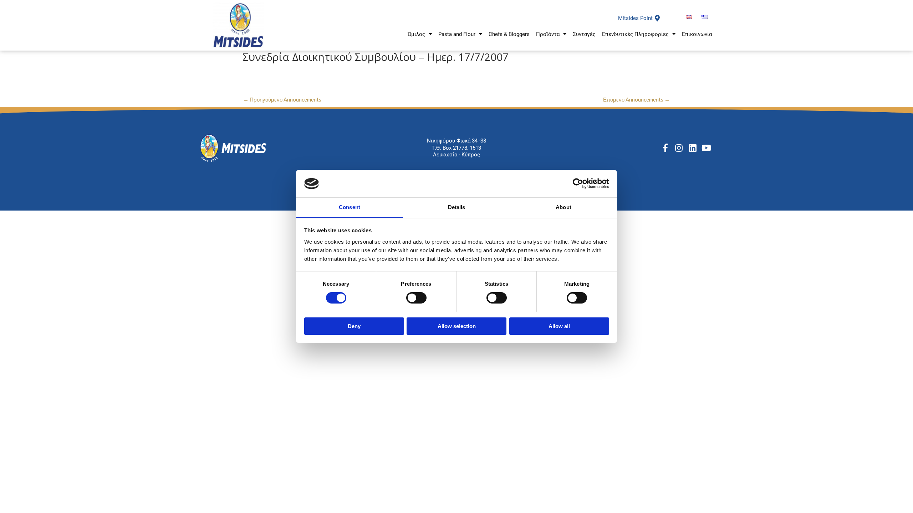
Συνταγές (584, 34)
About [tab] (563, 207)
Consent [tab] (349, 207)
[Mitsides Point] (657, 18)
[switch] (416, 298)
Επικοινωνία (697, 34)
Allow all (559, 326)
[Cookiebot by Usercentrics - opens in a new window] (578, 183)
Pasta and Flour (456, 34)
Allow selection (457, 326)
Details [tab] (456, 207)
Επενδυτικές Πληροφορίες (635, 34)
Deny (354, 326)
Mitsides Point (635, 18)
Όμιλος (416, 34)
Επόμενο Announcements (636, 99)
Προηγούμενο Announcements (282, 99)
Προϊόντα (548, 34)
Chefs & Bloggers (509, 34)
